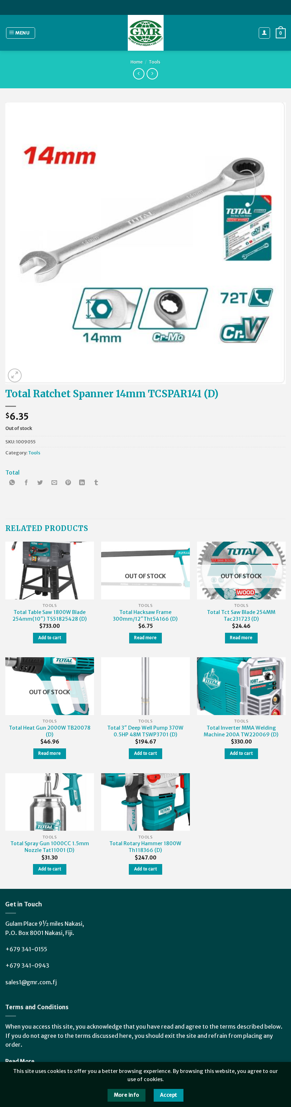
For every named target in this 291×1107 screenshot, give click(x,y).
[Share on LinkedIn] (82, 483)
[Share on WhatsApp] (12, 483)
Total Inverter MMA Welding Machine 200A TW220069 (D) (241, 731)
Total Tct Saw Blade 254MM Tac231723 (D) (241, 615)
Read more (145, 637)
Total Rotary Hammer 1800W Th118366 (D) (145, 846)
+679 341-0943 (27, 965)
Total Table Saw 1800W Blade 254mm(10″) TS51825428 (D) (49, 615)
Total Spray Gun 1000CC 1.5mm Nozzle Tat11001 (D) (49, 846)
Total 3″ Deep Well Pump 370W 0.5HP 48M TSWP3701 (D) (145, 731)
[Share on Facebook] (26, 483)
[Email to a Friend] (54, 483)
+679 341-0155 (26, 949)
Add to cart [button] (49, 637)
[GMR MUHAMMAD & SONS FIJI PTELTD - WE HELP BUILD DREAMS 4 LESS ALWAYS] (145, 33)
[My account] (264, 33)
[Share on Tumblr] (96, 483)
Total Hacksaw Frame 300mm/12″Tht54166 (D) (145, 615)
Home (137, 62)
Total (12, 472)
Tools (154, 62)
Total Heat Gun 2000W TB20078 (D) (49, 731)
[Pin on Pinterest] (68, 483)
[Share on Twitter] (40, 483)
